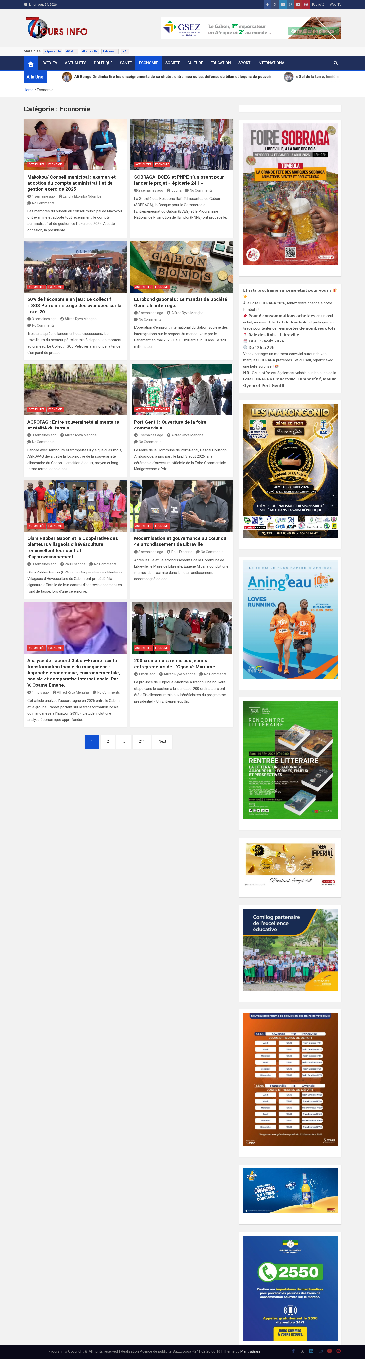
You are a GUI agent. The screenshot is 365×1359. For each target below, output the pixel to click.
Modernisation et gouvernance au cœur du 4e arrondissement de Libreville (180, 541)
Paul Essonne (75, 564)
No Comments (43, 203)
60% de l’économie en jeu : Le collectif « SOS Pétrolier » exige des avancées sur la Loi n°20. (74, 305)
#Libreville (90, 51)
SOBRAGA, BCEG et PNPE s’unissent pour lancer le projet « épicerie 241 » (179, 180)
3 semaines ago (44, 319)
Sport (244, 63)
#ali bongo (110, 51)
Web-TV (335, 4)
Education (221, 63)
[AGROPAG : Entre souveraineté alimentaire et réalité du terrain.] (75, 389)
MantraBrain (250, 1351)
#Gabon (71, 51)
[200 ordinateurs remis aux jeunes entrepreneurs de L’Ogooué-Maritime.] (182, 628)
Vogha (176, 190)
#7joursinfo (52, 51)
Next (162, 741)
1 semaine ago (43, 196)
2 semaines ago (150, 190)
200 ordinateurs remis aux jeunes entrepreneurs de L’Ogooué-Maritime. (175, 664)
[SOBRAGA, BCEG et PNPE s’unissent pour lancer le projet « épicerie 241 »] (182, 144)
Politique (103, 63)
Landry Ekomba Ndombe (82, 196)
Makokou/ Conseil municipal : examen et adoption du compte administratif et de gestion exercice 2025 (71, 183)
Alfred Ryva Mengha (81, 319)
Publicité (318, 4)
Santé (126, 63)
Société (172, 63)
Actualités (75, 63)
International (272, 63)
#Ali (125, 51)
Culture (195, 63)
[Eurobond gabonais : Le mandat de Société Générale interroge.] (182, 267)
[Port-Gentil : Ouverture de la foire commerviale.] (182, 389)
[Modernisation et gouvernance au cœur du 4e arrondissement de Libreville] (182, 506)
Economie (148, 63)
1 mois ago (40, 692)
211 (142, 741)
